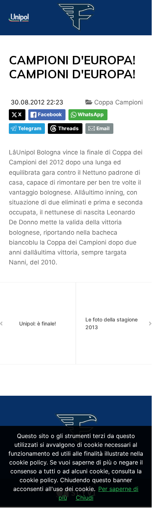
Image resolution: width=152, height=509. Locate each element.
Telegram (29, 128)
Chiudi (84, 497)
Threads (68, 128)
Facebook (50, 114)
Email (103, 128)
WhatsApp (91, 114)
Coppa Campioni (117, 102)
